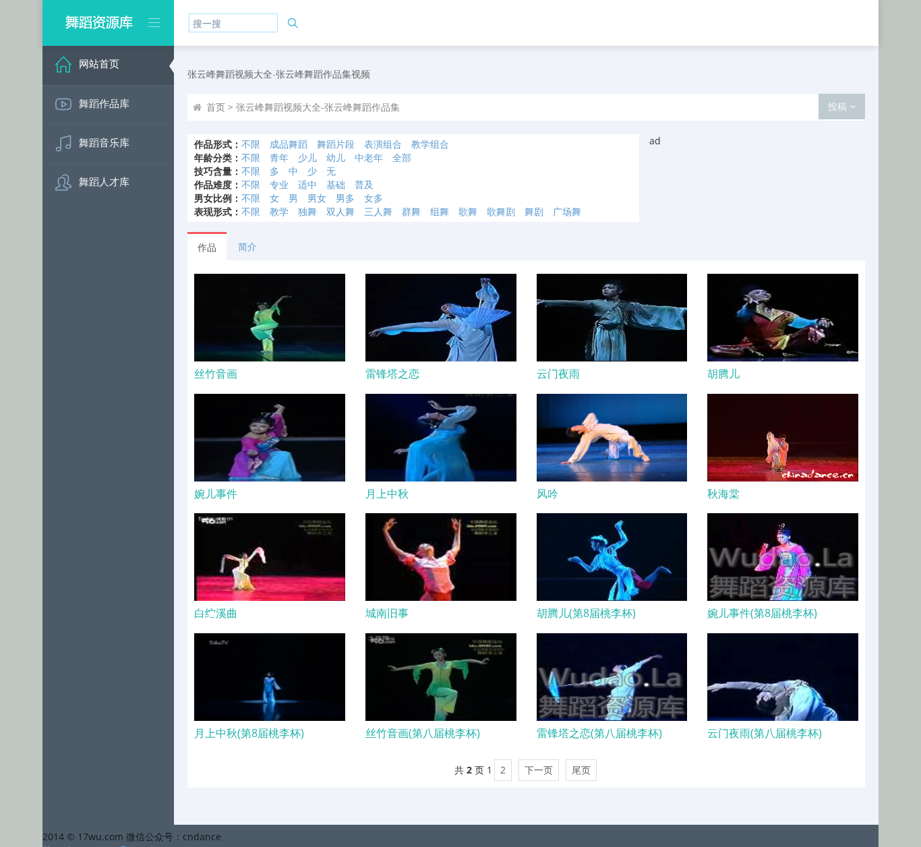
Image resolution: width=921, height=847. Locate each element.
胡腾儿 (723, 373)
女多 (373, 198)
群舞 (411, 211)
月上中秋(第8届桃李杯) (249, 733)
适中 (307, 184)
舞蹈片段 (336, 144)
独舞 (307, 211)
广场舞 (567, 211)
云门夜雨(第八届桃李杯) (764, 733)
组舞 (439, 211)
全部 (401, 157)
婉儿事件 (215, 493)
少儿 (307, 157)
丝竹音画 (215, 373)
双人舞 (340, 211)
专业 (279, 184)
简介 (247, 246)
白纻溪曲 (215, 613)
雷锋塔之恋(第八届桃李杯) (599, 733)
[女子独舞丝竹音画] (269, 317)
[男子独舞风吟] (612, 437)
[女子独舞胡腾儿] (782, 317)
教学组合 (430, 144)
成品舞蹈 (288, 144)
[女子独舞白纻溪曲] (269, 557)
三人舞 (378, 211)
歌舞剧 (501, 211)
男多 (345, 198)
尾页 (581, 769)
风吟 (547, 493)
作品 (207, 247)
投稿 (839, 106)
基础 (335, 184)
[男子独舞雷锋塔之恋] (440, 317)
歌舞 (467, 211)
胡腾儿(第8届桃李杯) (586, 613)
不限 (250, 144)
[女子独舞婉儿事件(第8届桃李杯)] (782, 557)
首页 (215, 106)
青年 (279, 157)
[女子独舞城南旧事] (440, 557)
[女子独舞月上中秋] (440, 437)
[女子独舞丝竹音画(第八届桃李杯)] (440, 677)
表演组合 (383, 144)
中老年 (369, 157)
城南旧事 (387, 613)
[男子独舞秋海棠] (782, 437)
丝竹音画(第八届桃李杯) (422, 733)
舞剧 (534, 211)
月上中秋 (387, 493)
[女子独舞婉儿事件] (269, 437)
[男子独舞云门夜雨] (612, 317)
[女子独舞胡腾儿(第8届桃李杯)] (612, 557)
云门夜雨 (558, 373)
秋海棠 (723, 493)
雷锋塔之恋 (392, 373)
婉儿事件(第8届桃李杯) (762, 613)
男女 (316, 198)
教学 (279, 211)
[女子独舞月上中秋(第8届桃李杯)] (269, 677)
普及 (364, 184)
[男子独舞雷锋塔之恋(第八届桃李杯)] (612, 677)
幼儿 (335, 157)
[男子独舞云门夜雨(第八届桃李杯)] (782, 677)
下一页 (539, 769)
